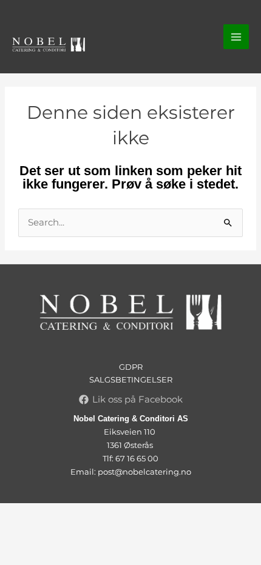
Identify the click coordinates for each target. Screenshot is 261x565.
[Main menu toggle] (236, 37)
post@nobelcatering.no (144, 471)
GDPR (131, 367)
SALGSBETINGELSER (130, 379)
